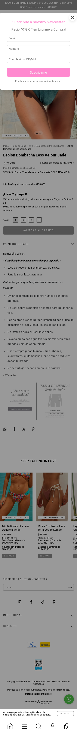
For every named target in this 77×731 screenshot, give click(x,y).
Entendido (65, 713)
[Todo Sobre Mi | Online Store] (10, 724)
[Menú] (24, 724)
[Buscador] (38, 724)
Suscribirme (38, 72)
